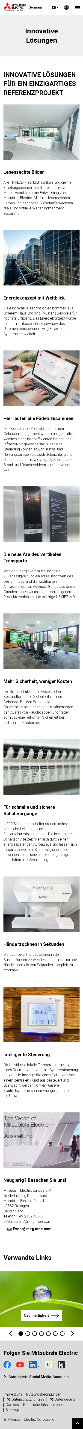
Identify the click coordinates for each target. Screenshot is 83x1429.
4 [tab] (41, 1333)
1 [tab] (20, 1333)
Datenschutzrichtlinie (28, 1399)
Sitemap (12, 1410)
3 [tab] (34, 1333)
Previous (11, 1334)
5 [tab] (48, 1333)
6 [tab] (55, 1333)
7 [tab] (62, 1333)
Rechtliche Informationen (43, 1405)
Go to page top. (77, 1423)
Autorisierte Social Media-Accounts (39, 1377)
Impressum (12, 1394)
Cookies (12, 1405)
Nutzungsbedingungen (44, 1394)
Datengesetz (65, 1399)
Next (72, 1334)
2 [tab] (27, 1333)
